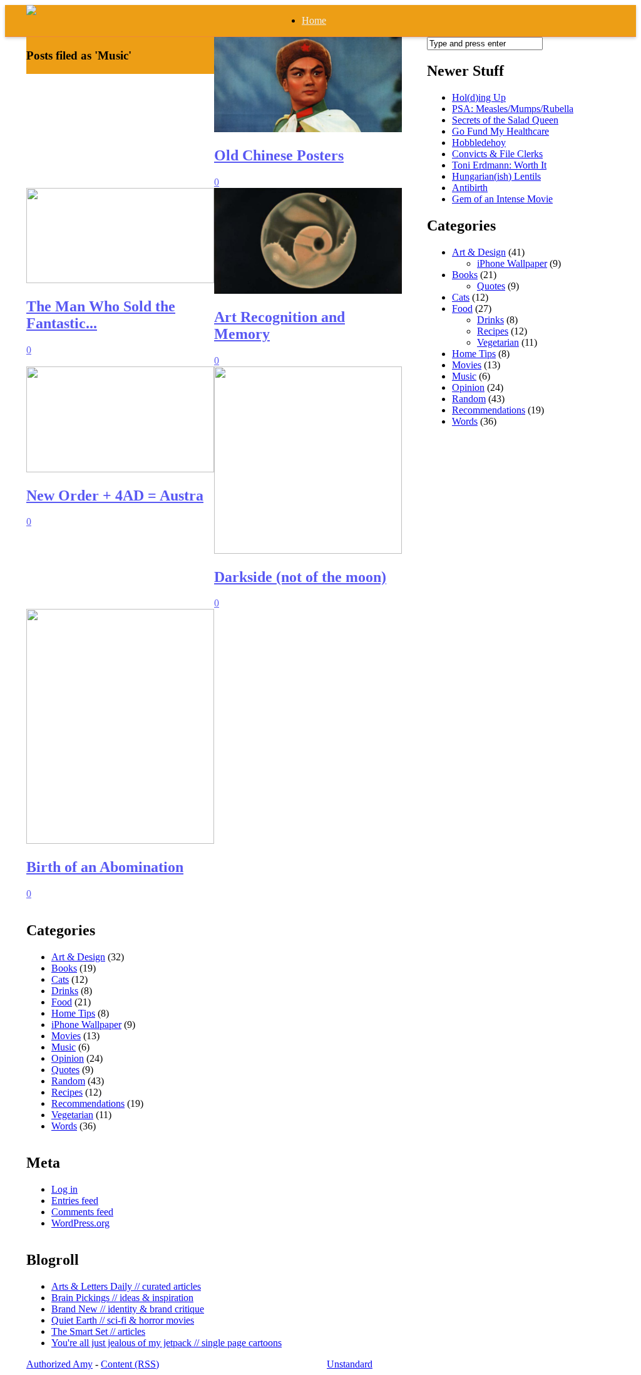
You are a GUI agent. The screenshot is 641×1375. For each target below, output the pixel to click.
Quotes (491, 286)
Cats (460, 297)
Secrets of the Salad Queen (505, 120)
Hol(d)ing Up (479, 97)
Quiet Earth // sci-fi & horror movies (122, 1320)
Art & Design (479, 252)
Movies (466, 365)
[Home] (31, 11)
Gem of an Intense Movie (502, 199)
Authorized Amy (59, 1364)
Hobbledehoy (479, 142)
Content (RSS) (130, 1364)
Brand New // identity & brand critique (127, 1309)
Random (469, 398)
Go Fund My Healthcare (500, 131)
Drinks (490, 319)
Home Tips (474, 353)
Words (465, 421)
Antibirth (470, 187)
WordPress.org (80, 1223)
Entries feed (74, 1200)
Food (462, 308)
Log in (64, 1189)
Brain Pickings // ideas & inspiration (122, 1297)
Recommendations (488, 410)
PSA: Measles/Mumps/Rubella (512, 108)
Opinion (468, 387)
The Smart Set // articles (98, 1331)
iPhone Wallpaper (512, 263)
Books (465, 274)
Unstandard (349, 1364)
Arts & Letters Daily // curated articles (126, 1286)
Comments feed (82, 1211)
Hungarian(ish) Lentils (496, 176)
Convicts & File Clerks (497, 153)
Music (464, 376)
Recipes (492, 331)
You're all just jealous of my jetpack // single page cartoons (166, 1342)
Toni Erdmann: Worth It (499, 165)
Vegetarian (498, 342)
